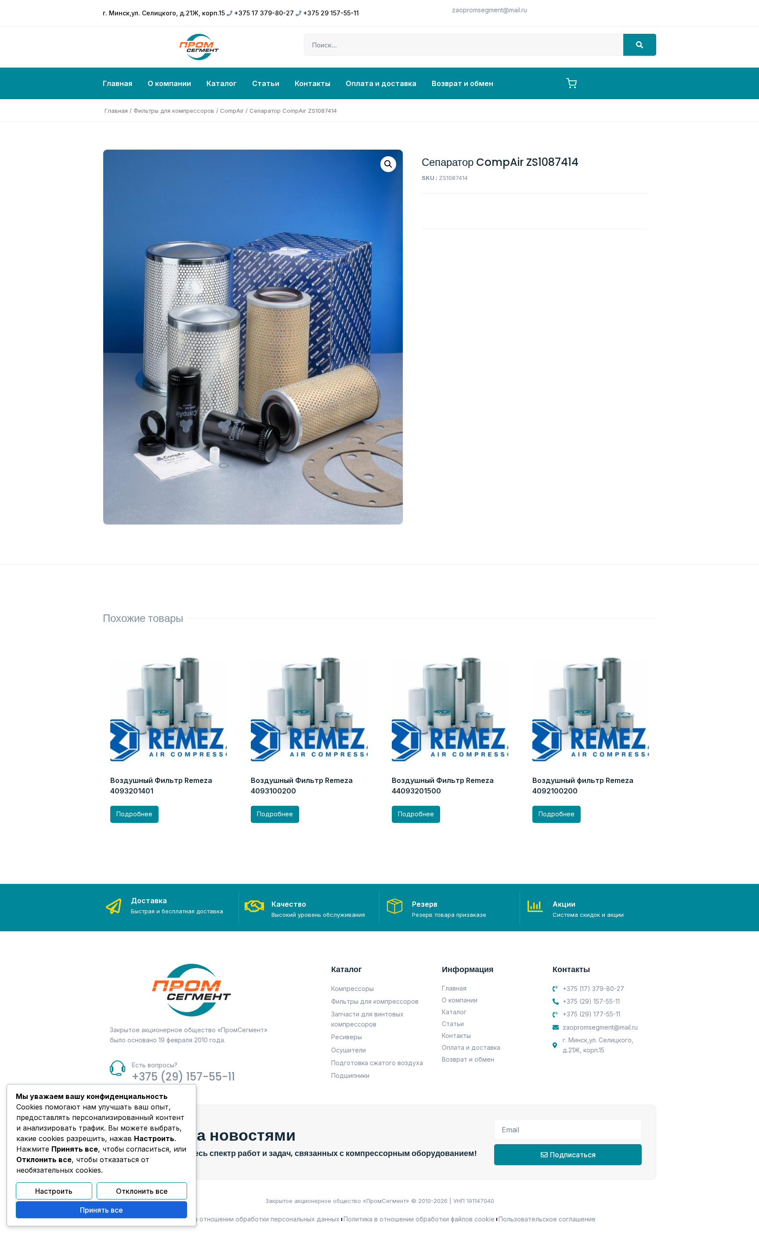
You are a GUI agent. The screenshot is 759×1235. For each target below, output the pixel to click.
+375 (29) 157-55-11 (183, 1077)
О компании (169, 83)
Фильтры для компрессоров (174, 110)
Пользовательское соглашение (547, 1219)
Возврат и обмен (462, 83)
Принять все (101, 1210)
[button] (388, 164)
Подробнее (134, 814)
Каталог (221, 83)
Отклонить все (142, 1191)
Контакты (312, 83)
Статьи (265, 83)
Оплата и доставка (381, 83)
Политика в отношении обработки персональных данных (251, 1219)
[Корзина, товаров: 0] (571, 83)
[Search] (639, 45)
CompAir (232, 110)
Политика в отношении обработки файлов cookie (419, 1219)
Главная (117, 83)
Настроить (53, 1191)
